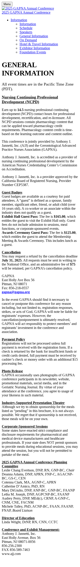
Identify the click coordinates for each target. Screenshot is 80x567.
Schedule (26, 28)
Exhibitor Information (35, 48)
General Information (34, 36)
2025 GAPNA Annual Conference (26, 12)
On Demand (28, 40)
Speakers (26, 32)
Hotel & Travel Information (39, 44)
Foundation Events (33, 52)
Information (19, 20)
